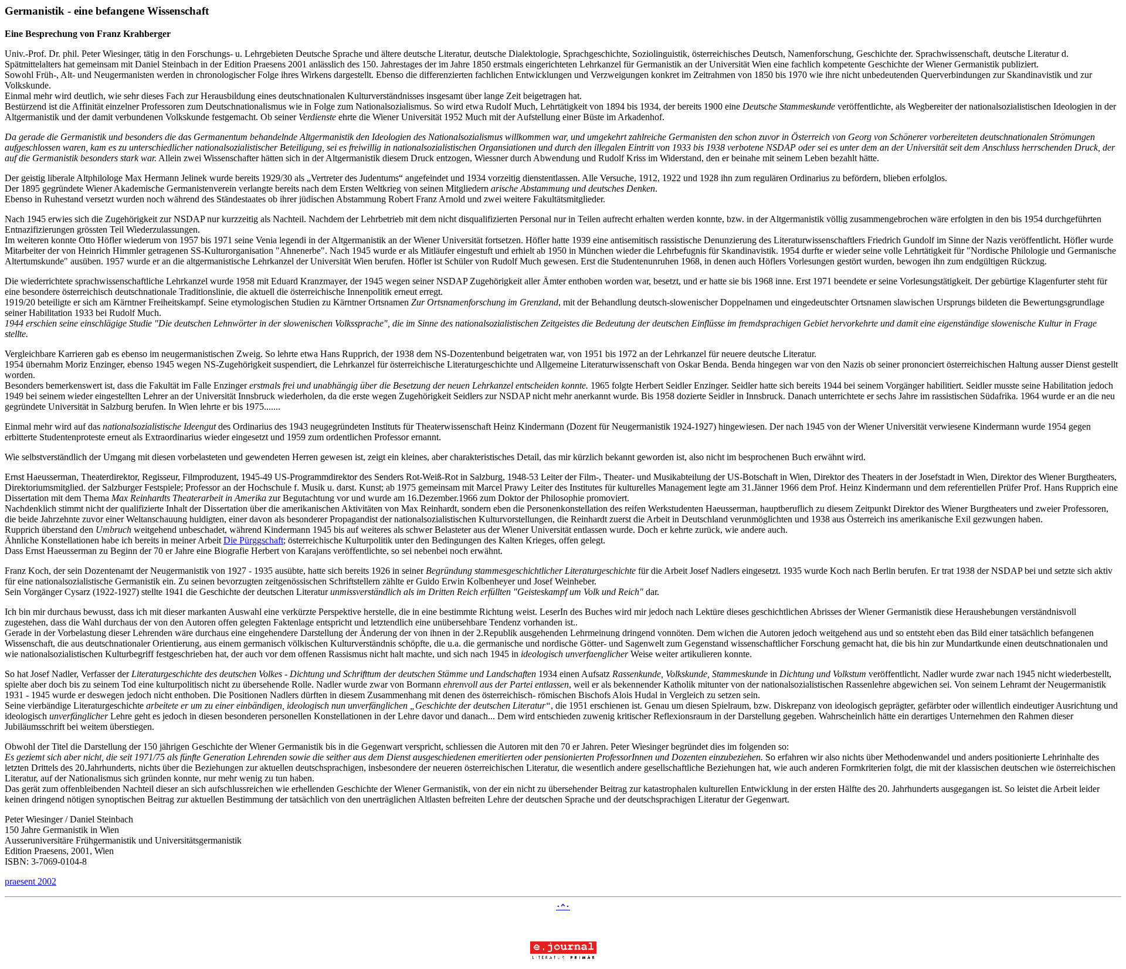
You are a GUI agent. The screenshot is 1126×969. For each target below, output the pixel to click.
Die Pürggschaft (253, 540)
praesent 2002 (30, 881)
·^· (563, 906)
